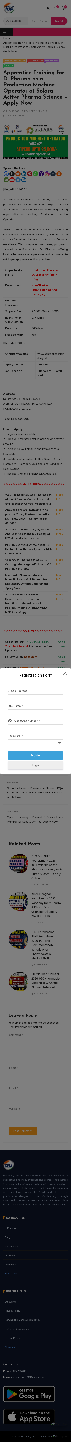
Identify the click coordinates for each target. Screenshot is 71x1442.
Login (35, 765)
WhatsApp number (26, 721)
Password (15, 736)
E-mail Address (19, 691)
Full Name (15, 706)
